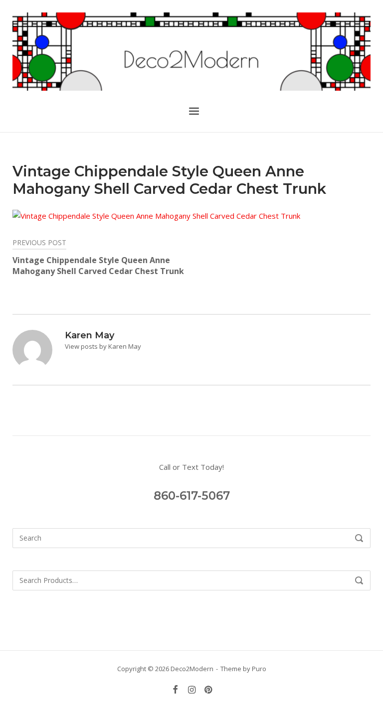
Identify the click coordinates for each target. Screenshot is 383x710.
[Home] (191, 50)
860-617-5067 (192, 496)
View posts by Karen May (103, 346)
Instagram (192, 690)
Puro (259, 668)
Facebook (176, 690)
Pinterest (208, 690)
